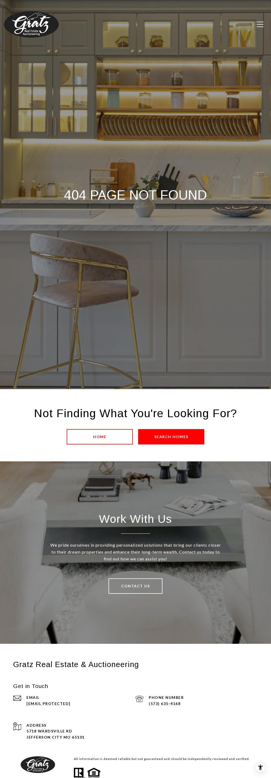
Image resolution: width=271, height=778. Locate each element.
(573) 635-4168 (164, 703)
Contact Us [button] (135, 586)
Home (99, 436)
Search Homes (171, 436)
